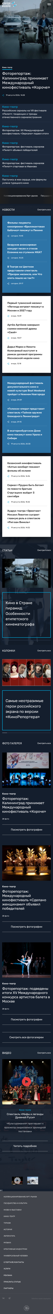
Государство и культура (15, 1203)
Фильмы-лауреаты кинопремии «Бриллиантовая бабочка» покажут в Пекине (26, 226)
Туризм (7, 1223)
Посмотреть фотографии (26, 829)
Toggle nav (49, 4)
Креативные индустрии (15, 1249)
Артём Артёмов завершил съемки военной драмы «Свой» (23, 328)
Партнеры (8, 1288)
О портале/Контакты (14, 1262)
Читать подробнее (25, 1146)
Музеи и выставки (12, 1210)
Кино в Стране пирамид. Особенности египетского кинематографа (26, 78)
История (8, 1229)
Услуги (7, 1269)
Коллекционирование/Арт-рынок (21, 196)
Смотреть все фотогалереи (26, 1037)
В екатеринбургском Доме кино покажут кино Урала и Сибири (24, 434)
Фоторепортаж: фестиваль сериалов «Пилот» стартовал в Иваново (23, 165)
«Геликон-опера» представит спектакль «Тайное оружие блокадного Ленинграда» (26, 412)
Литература (9, 1236)
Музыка (7, 1243)
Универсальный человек (16, 1256)
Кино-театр (9, 1216)
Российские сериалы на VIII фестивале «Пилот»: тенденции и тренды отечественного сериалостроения (24, 114)
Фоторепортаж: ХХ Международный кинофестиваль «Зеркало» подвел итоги (25, 132)
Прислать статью (12, 1282)
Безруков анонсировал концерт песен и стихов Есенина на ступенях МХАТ (24, 248)
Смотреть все (44, 210)
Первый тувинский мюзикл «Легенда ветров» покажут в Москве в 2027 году (25, 306)
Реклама (8, 1275)
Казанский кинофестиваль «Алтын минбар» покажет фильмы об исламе (24, 467)
